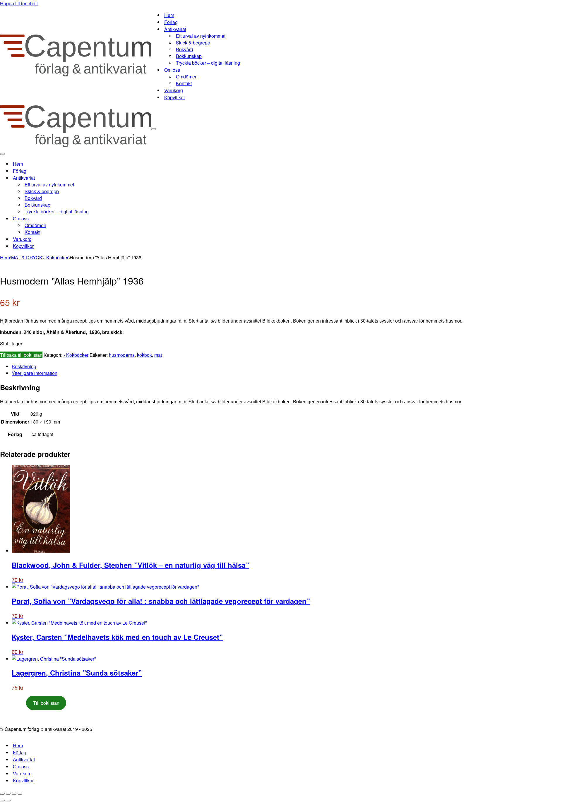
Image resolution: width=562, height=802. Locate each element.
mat (158, 355)
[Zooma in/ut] (2, 794)
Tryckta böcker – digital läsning (208, 62)
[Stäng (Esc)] (20, 794)
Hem (169, 15)
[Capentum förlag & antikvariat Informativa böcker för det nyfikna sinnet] (75, 74)
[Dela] (14, 794)
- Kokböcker (56, 257)
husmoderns (122, 355)
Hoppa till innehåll (19, 3)
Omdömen (187, 76)
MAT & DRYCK (26, 257)
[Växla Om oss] (102, 218)
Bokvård (184, 49)
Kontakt (184, 83)
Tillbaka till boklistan (21, 355)
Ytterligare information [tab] (34, 373)
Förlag (171, 22)
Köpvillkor (174, 97)
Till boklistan (46, 703)
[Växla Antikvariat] (102, 178)
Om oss (21, 766)
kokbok (144, 355)
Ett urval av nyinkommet (200, 35)
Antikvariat (24, 759)
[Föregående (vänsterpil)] (2, 800)
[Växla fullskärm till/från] (8, 794)
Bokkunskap (189, 56)
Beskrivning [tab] (24, 366)
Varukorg (173, 90)
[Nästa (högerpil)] (8, 800)
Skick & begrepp (193, 42)
